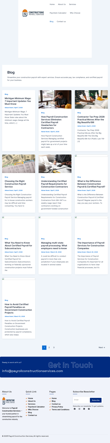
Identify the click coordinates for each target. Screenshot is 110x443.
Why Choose (75, 13)
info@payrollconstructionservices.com (32, 371)
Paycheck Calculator (58, 13)
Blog (51, 21)
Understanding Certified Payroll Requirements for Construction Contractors (54, 184)
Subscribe (96, 400)
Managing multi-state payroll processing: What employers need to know (54, 245)
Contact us (61, 21)
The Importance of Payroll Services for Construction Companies (90, 245)
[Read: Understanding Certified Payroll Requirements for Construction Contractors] (55, 163)
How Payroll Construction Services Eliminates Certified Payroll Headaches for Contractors (54, 122)
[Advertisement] (55, 42)
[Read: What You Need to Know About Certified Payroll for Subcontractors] (18, 225)
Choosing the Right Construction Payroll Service (15, 184)
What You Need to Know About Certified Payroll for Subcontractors (18, 245)
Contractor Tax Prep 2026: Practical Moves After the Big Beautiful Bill (91, 119)
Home (52, 4)
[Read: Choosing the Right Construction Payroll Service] (18, 163)
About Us (62, 4)
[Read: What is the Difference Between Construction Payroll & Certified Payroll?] (91, 163)
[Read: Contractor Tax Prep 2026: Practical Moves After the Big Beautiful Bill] (91, 99)
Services (72, 4)
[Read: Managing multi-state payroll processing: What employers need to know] (55, 225)
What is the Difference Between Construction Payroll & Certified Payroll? (91, 184)
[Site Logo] (8, 401)
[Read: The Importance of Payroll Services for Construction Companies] (91, 225)
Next (102, 347)
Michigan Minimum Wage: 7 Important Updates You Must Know (18, 101)
